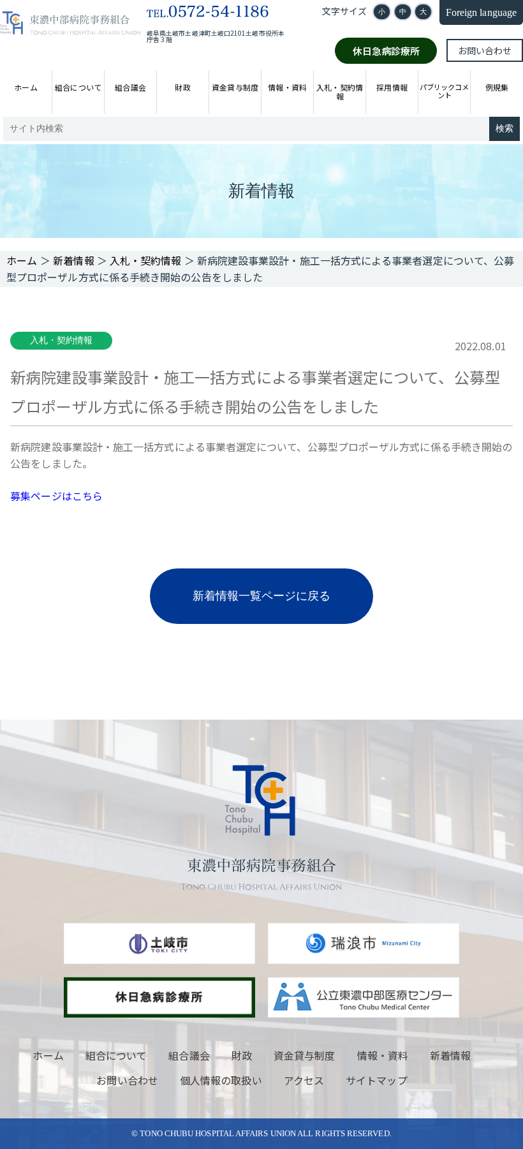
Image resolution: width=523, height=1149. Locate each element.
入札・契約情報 (339, 91)
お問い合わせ (485, 50)
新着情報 (450, 1055)
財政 (182, 87)
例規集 (496, 87)
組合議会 (130, 87)
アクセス (304, 1080)
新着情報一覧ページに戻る (262, 595)
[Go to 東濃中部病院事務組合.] (22, 260)
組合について (78, 87)
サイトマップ (376, 1080)
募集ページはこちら (56, 495)
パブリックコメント (444, 91)
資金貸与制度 (235, 87)
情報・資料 (287, 87)
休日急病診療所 (386, 50)
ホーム (25, 87)
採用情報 (391, 87)
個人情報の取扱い (221, 1080)
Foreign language (481, 12)
